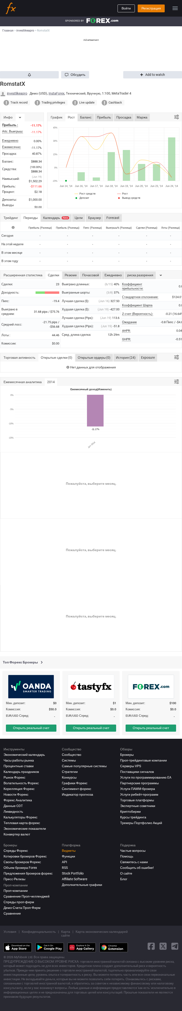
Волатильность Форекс (21, 783)
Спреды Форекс (16, 850)
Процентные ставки (19, 766)
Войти (126, 8)
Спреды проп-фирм (19, 902)
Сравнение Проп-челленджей (27, 896)
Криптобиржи (130, 811)
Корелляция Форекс (19, 789)
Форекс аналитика (18, 800)
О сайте (126, 873)
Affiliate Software (74, 879)
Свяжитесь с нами (134, 862)
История (126, 357)
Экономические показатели (25, 828)
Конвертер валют (17, 834)
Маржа (142, 117)
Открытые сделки (56, 357)
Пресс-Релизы (14, 879)
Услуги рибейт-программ (139, 794)
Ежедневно (113, 275)
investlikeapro (17, 93)
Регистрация (151, 8)
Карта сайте (65, 933)
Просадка (123, 117)
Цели (79, 218)
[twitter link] (163, 946)
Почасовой (90, 275)
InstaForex (56, 93)
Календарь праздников (21, 772)
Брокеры (127, 755)
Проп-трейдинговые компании (143, 760)
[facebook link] (151, 946)
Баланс (85, 117)
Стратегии (70, 772)
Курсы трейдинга (133, 817)
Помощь (126, 856)
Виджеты (69, 850)
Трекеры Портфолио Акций (141, 823)
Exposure (148, 357)
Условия (10, 932)
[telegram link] (174, 946)
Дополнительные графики (82, 885)
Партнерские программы (139, 783)
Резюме (71, 275)
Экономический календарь (24, 755)
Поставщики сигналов (137, 772)
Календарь (55, 218)
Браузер (94, 218)
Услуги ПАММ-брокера (137, 789)
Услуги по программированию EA (145, 777)
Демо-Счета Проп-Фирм (22, 908)
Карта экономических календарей (102, 932)
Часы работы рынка (19, 760)
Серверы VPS (130, 766)
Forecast (112, 218)
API (64, 862)
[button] (75, 74)
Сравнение (12, 913)
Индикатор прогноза (77, 794)
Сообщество (71, 755)
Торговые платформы (137, 800)
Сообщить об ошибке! (137, 868)
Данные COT (13, 806)
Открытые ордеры (94, 357)
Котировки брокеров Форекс (25, 856)
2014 (51, 382)
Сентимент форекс (76, 789)
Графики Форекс (74, 783)
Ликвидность (13, 811)
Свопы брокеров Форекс (22, 862)
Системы (69, 760)
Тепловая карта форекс (22, 823)
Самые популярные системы (84, 766)
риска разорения (140, 275)
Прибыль (104, 117)
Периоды (30, 218)
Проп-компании (16, 891)
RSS (65, 868)
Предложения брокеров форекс (28, 873)
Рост (71, 117)
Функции (68, 856)
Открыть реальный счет (31, 728)
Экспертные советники (137, 806)
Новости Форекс (16, 794)
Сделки (53, 275)
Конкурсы (69, 777)
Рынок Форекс (14, 777)
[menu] (175, 8)
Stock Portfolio (73, 873)
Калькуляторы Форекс (20, 817)
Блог (123, 879)
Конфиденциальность (39, 932)
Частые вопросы (133, 850)
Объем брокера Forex (20, 868)
